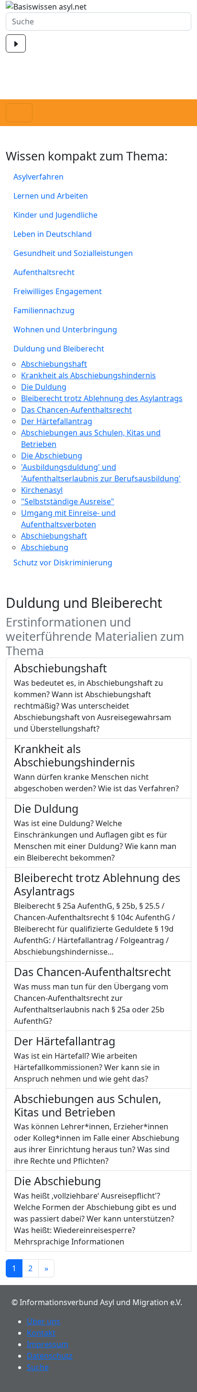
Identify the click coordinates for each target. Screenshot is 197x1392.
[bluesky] (98, 83)
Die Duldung (43, 387)
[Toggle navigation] (19, 112)
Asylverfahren (38, 176)
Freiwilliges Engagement (57, 291)
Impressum (47, 1344)
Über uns (43, 1321)
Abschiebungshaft (54, 364)
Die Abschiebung (51, 455)
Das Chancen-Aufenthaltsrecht (76, 409)
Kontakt (41, 1333)
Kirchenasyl (42, 490)
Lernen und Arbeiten (50, 196)
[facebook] (98, 62)
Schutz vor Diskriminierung (62, 562)
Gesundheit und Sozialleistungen (73, 253)
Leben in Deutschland (52, 234)
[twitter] (98, 73)
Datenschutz (50, 1355)
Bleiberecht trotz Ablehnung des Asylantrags (102, 398)
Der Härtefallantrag (56, 421)
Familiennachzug (44, 310)
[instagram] (98, 93)
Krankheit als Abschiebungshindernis (88, 375)
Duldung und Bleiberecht (58, 348)
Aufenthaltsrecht (44, 272)
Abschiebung (44, 547)
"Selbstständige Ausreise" (67, 501)
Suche (38, 1367)
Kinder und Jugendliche (55, 215)
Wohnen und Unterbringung (65, 329)
